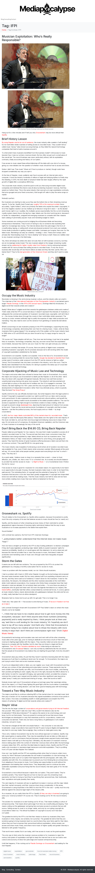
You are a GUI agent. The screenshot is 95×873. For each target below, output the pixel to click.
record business (54, 854)
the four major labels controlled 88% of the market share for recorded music (35, 415)
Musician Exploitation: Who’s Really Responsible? (27, 38)
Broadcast (19, 649)
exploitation (18, 851)
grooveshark (30, 851)
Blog (2, 19)
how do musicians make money (46, 851)
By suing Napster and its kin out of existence (17, 142)
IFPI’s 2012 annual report (33, 303)
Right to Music (39, 462)
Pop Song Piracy (18, 390)
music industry (21, 854)
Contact (13, 19)
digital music (7, 851)
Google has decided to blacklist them (52, 358)
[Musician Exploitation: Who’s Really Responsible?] (35, 66)
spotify (17, 857)
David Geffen (6, 590)
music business (8, 854)
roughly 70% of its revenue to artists (46, 204)
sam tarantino (8, 857)
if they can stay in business (49, 793)
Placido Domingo (12, 303)
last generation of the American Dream (34, 252)
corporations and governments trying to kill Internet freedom (47, 708)
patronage (32, 854)
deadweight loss (26, 405)
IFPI (61, 851)
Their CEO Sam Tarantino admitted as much (25, 646)
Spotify (4, 135)
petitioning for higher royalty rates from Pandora (29, 245)
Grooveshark (40, 133)
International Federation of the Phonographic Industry (36, 301)
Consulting (7, 19)
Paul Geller (42, 854)
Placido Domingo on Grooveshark (42, 843)
